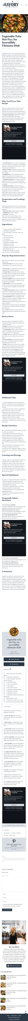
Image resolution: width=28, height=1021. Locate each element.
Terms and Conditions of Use (14, 1017)
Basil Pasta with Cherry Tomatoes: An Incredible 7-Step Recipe (14, 858)
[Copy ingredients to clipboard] (10, 669)
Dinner (4, 856)
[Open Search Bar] (21, 5)
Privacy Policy (14, 1015)
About (8, 1015)
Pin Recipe (14, 664)
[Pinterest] (12, 1)
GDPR (19, 1015)
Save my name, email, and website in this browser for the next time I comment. (12, 905)
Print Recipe (15, 659)
